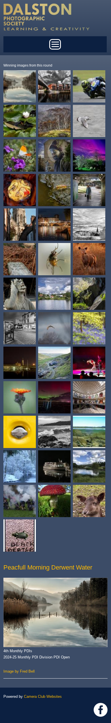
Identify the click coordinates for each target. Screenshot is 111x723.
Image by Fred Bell (19, 671)
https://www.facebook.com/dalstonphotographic (101, 710)
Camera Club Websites (43, 696)
